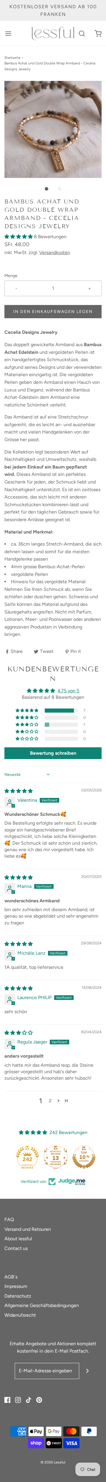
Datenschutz (17, 1296)
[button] (53, 129)
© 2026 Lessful (53, 1462)
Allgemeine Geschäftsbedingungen (41, 1305)
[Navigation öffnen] (8, 33)
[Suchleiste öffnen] (82, 33)
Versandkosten (54, 252)
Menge (10, 275)
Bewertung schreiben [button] (53, 753)
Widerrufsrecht (20, 1315)
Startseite (12, 58)
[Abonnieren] (87, 1371)
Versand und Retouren (27, 1229)
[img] (18, 791)
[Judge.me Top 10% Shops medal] (81, 1157)
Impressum (15, 1286)
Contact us (16, 1248)
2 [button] (50, 1100)
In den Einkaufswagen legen (53, 311)
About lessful (18, 1238)
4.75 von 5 (68, 691)
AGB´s (10, 1277)
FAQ (9, 1219)
